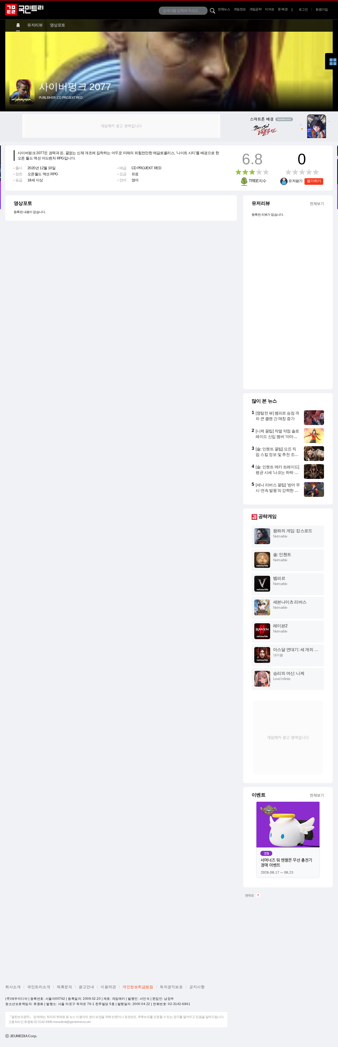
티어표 (269, 9)
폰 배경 (283, 9)
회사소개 (13, 987)
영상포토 (57, 25)
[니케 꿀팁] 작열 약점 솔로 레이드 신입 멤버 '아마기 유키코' (277, 436)
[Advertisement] (121, 126)
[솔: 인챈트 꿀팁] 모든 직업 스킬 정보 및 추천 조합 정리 (277, 454)
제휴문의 (64, 987)
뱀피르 (279, 578)
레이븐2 (280, 626)
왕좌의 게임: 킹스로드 (292, 531)
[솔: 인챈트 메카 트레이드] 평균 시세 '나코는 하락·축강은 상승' (277, 472)
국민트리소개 (38, 987)
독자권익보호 (171, 987)
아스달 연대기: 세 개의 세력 (295, 650)
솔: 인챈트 (282, 554)
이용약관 (108, 987)
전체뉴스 (224, 9)
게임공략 (256, 9)
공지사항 (197, 987)
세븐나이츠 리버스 (290, 602)
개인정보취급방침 (138, 987)
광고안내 (86, 987)
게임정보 (240, 9)
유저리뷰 (35, 25)
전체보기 (317, 203)
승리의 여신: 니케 (288, 673)
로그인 (303, 9)
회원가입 (322, 9)
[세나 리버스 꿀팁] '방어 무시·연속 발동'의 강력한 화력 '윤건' (278, 490)
